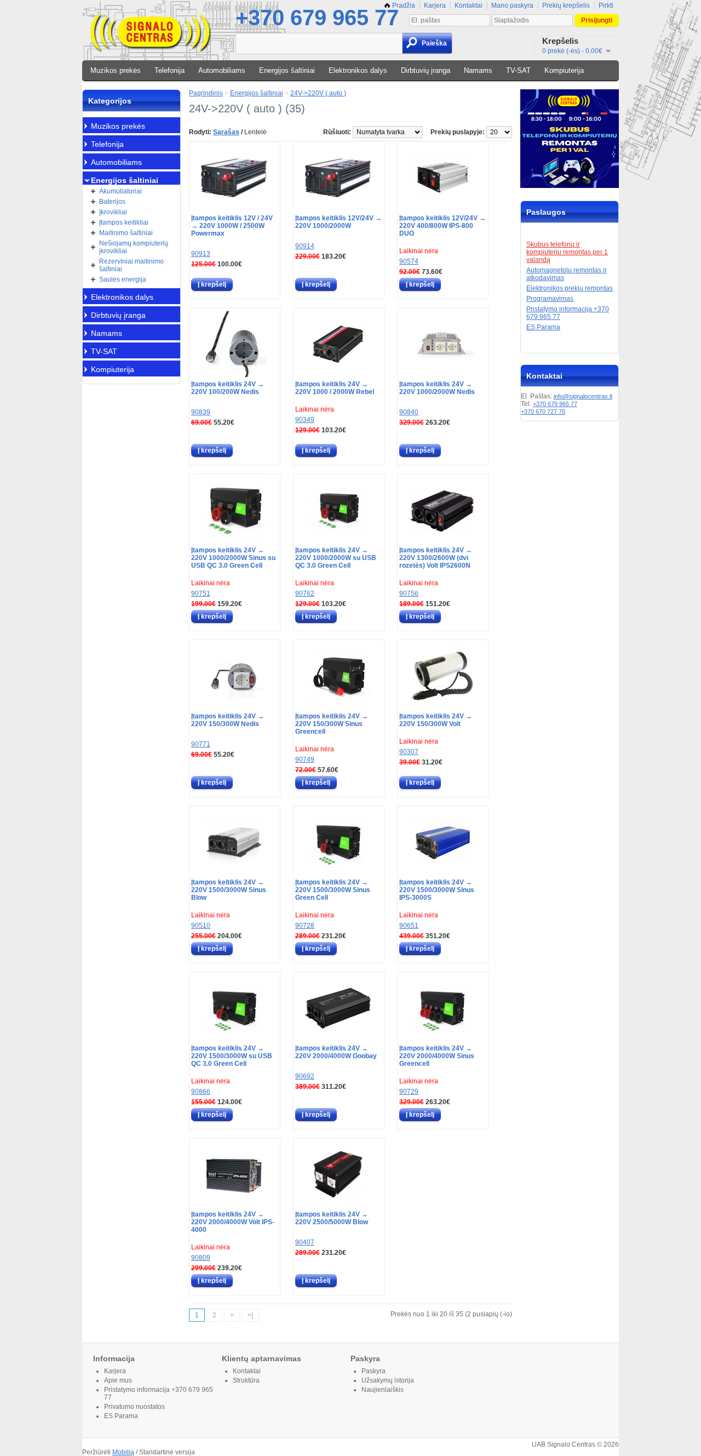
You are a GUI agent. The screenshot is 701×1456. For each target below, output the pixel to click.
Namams (478, 70)
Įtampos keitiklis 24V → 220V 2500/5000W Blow (331, 1218)
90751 (200, 593)
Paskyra (373, 1371)
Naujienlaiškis (382, 1390)
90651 (408, 925)
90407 (304, 1242)
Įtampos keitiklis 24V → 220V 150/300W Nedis (227, 720)
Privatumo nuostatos (134, 1407)
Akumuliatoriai (120, 191)
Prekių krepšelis (566, 5)
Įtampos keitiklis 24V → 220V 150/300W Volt (435, 720)
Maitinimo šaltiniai (126, 233)
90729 (408, 1091)
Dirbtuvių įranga (425, 70)
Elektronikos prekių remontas (569, 288)
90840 (408, 412)
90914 (304, 246)
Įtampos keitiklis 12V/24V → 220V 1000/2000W (338, 222)
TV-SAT (518, 70)
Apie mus (118, 1380)
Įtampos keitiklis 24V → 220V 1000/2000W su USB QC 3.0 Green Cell (335, 557)
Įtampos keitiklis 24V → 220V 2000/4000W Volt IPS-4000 (232, 1222)
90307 (408, 752)
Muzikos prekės (115, 70)
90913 (200, 254)
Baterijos (112, 201)
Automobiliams (221, 70)
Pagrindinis (206, 93)
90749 (304, 759)
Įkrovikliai (113, 212)
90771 (200, 744)
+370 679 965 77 (317, 17)
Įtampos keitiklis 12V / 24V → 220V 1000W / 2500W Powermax (232, 225)
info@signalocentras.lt (583, 396)
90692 (304, 1076)
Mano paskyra (512, 5)
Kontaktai (468, 5)
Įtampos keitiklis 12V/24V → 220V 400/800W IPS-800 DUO (442, 225)
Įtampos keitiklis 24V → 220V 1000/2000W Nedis (437, 388)
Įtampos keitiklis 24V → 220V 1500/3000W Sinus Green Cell (332, 889)
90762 (304, 593)
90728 (304, 925)
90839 (200, 412)
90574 (408, 261)
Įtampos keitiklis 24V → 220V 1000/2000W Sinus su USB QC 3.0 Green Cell (233, 557)
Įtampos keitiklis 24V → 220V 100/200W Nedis (227, 388)
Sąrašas (226, 132)
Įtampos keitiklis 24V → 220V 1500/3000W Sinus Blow (228, 889)
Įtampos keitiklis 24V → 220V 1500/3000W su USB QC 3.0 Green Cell (231, 1055)
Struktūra (246, 1380)
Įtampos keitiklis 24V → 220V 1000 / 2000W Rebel (334, 388)
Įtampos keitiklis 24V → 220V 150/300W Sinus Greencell (331, 723)
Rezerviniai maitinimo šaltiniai (131, 265)
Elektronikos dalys (358, 70)
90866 (200, 1091)
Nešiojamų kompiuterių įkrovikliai (133, 247)
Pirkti (606, 5)
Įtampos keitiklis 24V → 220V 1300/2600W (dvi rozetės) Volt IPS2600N (435, 557)
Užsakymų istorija (387, 1380)
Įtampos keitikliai (123, 222)
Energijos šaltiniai (287, 70)
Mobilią (123, 1452)
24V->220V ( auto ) (318, 93)
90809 (200, 1257)
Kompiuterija (564, 70)
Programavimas (549, 298)
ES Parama (543, 327)
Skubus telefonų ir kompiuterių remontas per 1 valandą (567, 252)
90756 (408, 593)
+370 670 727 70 (543, 411)
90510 (200, 925)
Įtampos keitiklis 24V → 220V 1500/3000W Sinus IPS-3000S (436, 889)
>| (250, 1315)
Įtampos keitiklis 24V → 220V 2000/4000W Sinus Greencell (436, 1055)
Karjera (435, 5)
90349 (304, 420)
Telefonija (169, 70)
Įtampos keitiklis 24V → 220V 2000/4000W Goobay (336, 1052)
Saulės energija (122, 279)
